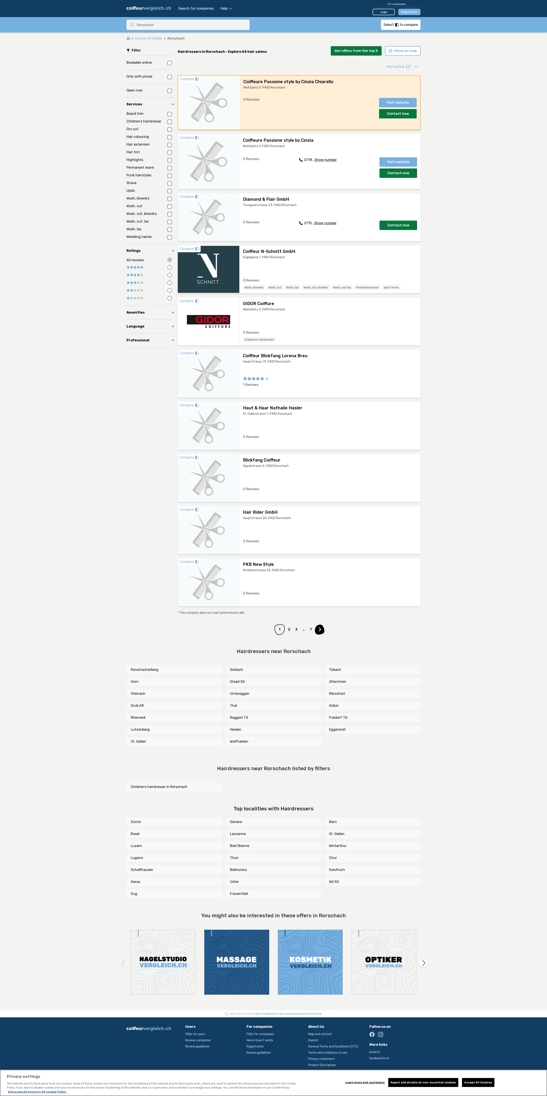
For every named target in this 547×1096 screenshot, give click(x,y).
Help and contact (320, 1034)
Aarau (135, 882)
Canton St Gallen (148, 38)
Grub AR (137, 706)
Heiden (235, 729)
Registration (409, 11)
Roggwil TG (239, 717)
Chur (333, 858)
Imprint (313, 1040)
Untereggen (239, 694)
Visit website (398, 102)
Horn (134, 682)
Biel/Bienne (239, 846)
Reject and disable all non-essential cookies (423, 1082)
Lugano (137, 858)
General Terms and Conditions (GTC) (333, 1046)
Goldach (236, 670)
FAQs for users (195, 1034)
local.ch (374, 1052)
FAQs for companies (260, 1034)
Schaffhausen (142, 870)
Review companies (198, 1040)
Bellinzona (238, 870)
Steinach (138, 694)
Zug (134, 894)
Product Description (322, 1065)
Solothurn (337, 870)
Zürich (136, 822)
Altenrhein (337, 682)
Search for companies (196, 8)
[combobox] (192, 25)
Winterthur (338, 846)
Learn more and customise (365, 1082)
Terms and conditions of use (327, 1053)
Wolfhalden (239, 741)
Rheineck (138, 717)
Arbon (334, 706)
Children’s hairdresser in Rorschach (159, 787)
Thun (234, 858)
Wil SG (334, 882)
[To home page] (150, 8)
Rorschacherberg (144, 670)
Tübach (335, 670)
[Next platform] (423, 963)
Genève (236, 822)
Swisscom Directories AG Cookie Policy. (37, 1091)
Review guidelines (197, 1046)
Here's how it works (260, 1040)
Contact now (398, 114)
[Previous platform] (124, 963)
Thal (233, 706)
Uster (234, 882)
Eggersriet (337, 729)
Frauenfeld (239, 894)
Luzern (136, 846)
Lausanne (238, 834)
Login (383, 11)
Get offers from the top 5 (356, 51)
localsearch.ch (379, 1058)
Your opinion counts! (276, 1013)
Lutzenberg (140, 729)
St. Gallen (138, 741)
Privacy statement (321, 1059)
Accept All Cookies (478, 1082)
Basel (135, 834)
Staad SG (237, 682)
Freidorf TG (338, 717)
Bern (333, 822)
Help (224, 8)
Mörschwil (337, 694)
